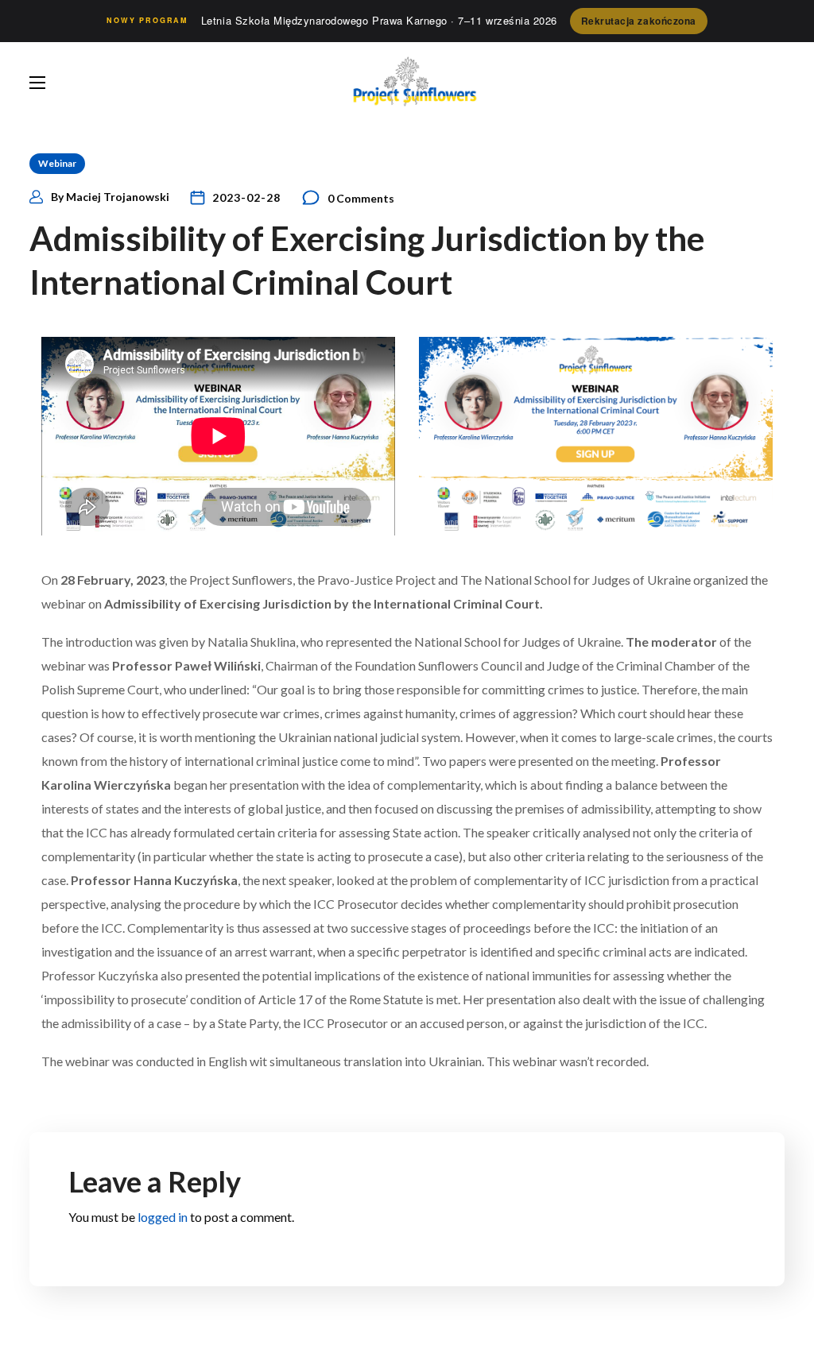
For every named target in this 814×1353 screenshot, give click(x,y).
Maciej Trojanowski (117, 196)
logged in (163, 1216)
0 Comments (361, 198)
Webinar (57, 163)
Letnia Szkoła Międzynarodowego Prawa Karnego (379, 20)
